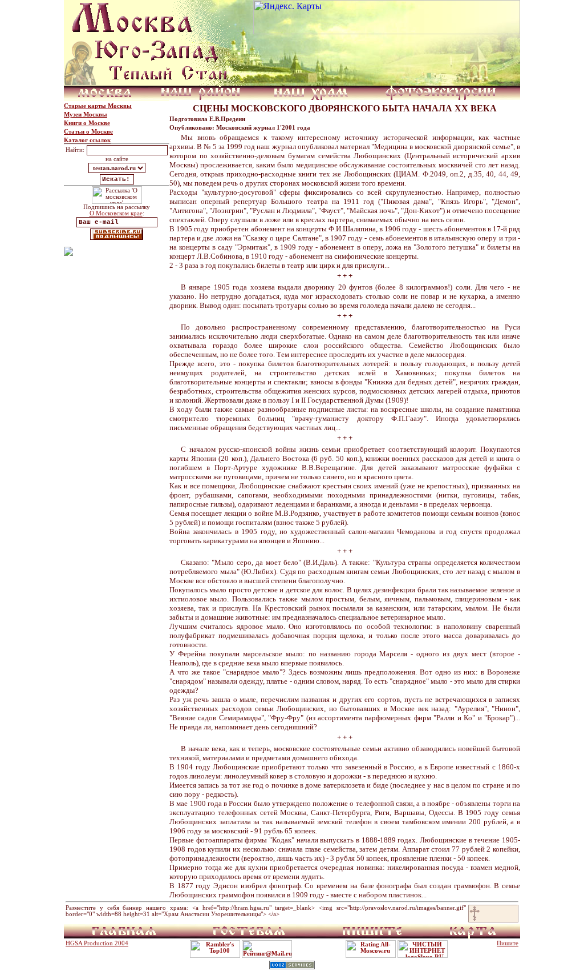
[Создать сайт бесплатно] (292, 966)
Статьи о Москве (88, 132)
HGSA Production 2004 (97, 943)
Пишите (507, 943)
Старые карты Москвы (98, 106)
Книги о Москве (87, 123)
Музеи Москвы (85, 114)
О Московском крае (116, 213)
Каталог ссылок (87, 140)
